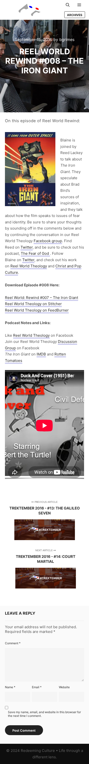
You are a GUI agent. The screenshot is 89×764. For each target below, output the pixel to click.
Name (10, 687)
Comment (13, 643)
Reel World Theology (28, 266)
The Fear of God (35, 253)
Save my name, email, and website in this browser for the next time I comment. (44, 714)
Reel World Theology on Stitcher (33, 303)
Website (64, 687)
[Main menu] (79, 5)
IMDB (41, 354)
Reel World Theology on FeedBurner (37, 310)
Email (37, 687)
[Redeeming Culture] (29, 10)
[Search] (67, 5)
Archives (74, 15)
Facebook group (48, 240)
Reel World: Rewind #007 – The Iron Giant (41, 297)
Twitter (27, 247)
